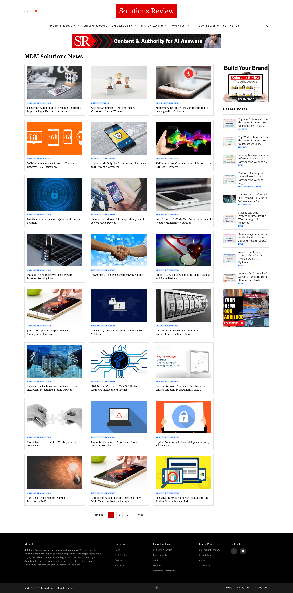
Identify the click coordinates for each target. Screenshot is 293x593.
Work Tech (179, 25)
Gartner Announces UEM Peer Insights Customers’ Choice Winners (113, 109)
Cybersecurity (122, 25)
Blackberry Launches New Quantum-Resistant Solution (54, 220)
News (240, 165)
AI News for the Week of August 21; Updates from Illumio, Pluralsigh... (252, 277)
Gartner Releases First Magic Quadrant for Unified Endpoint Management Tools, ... (180, 388)
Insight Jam (205, 555)
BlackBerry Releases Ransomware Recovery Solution (117, 332)
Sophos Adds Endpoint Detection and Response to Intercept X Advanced (118, 165)
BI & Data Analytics (162, 549)
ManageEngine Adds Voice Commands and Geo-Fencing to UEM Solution (183, 109)
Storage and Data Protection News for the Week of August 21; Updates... (252, 217)
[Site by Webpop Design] (156, 587)
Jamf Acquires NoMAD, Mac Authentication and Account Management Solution (183, 220)
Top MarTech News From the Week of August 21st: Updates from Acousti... (253, 122)
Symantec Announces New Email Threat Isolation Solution (114, 443)
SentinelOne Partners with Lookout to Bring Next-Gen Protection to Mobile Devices (52, 388)
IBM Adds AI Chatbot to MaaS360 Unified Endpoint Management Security (115, 388)
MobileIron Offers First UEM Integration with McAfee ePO (53, 443)
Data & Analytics (152, 25)
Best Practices (100, 103)
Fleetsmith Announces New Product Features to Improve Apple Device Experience (54, 109)
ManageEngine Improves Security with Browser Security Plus (49, 276)
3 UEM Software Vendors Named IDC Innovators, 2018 (48, 499)
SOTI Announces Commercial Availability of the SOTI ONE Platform (183, 165)
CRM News (242, 129)
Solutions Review (47, 588)
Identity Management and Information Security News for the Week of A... (253, 158)
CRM (155, 560)
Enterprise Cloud (96, 25)
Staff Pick (119, 565)
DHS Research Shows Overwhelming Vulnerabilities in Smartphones (177, 332)
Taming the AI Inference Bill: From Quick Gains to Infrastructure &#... (252, 198)
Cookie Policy (262, 587)
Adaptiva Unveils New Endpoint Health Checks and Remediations (183, 276)
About (202, 560)
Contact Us (231, 25)
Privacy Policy (244, 587)
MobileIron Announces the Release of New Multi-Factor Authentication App (116, 499)
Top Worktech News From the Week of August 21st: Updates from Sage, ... (253, 140)
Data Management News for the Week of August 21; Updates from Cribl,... (252, 237)
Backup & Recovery (62, 25)
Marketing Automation (164, 570)
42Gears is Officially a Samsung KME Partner (117, 274)
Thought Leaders (207, 25)
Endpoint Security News (249, 186)
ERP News (242, 147)
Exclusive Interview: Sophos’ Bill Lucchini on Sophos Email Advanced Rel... (182, 499)
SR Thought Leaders (209, 549)
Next (140, 514)
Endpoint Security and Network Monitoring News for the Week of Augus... (251, 178)
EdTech (157, 565)
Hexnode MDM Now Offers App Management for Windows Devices (117, 220)
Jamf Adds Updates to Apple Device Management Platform (47, 332)
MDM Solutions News (39, 103)
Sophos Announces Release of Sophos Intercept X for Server (183, 443)
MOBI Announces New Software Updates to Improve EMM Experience (52, 165)
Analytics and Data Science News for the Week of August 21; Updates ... (250, 257)
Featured (119, 560)
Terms (229, 587)
